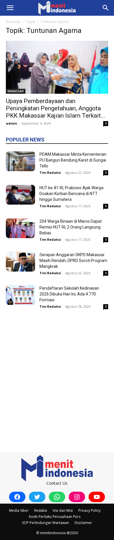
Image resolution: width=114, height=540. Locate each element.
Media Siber (19, 510)
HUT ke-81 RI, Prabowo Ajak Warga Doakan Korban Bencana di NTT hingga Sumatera (71, 193)
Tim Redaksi (50, 172)
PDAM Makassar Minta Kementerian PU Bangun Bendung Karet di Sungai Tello (72, 160)
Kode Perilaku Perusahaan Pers (54, 516)
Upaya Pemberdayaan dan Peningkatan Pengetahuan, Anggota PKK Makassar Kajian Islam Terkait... (55, 108)
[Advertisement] (57, 375)
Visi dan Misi (63, 510)
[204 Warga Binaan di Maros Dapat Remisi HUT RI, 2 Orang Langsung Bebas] (20, 228)
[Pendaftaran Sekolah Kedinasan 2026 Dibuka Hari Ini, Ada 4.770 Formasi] (20, 295)
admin (11, 123)
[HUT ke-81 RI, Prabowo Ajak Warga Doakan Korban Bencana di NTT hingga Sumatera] (20, 195)
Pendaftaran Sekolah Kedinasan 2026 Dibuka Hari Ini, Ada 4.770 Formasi (69, 294)
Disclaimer (83, 522)
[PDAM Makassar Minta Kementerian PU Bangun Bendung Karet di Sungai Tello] (20, 161)
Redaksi (40, 510)
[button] (10, 8)
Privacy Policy (89, 510)
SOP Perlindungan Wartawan (45, 522)
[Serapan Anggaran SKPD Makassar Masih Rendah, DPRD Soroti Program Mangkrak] (20, 262)
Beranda (13, 21)
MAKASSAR (16, 91)
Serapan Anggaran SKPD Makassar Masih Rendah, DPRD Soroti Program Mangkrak (73, 260)
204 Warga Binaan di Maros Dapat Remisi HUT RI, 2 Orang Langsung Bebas (70, 227)
